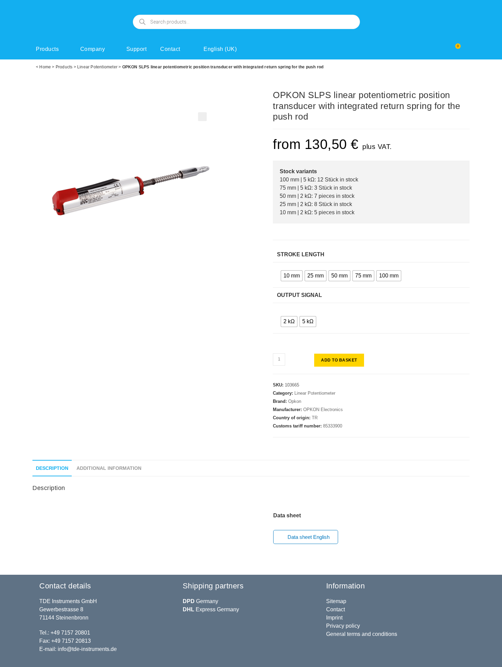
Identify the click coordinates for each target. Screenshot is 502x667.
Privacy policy (343, 626)
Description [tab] (52, 468)
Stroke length (300, 254)
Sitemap (336, 601)
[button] (202, 116)
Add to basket (339, 360)
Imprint (334, 618)
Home (45, 67)
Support (136, 49)
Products (47, 49)
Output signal (299, 295)
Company (92, 49)
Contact (170, 49)
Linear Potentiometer (97, 67)
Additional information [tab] (108, 468)
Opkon (294, 401)
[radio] (291, 276)
